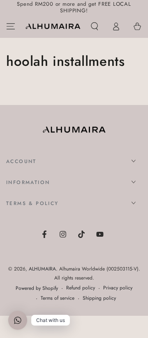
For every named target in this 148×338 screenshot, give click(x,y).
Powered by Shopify (37, 288)
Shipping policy (99, 298)
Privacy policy (117, 287)
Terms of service (57, 298)
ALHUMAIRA (42, 269)
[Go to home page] (53, 26)
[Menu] (10, 26)
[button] (94, 26)
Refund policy (80, 287)
